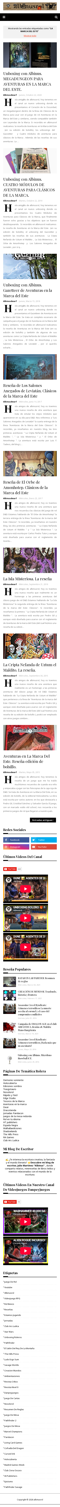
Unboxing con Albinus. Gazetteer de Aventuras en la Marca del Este (27, 290)
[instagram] (16, 847)
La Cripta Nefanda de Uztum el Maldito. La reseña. (29, 667)
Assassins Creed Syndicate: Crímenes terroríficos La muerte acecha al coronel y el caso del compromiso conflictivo (34, 1010)
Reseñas (8, 1309)
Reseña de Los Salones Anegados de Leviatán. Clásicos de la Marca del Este (29, 390)
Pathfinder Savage (13, 1487)
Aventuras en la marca (15, 1104)
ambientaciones (12, 1376)
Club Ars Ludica (11, 1140)
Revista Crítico (11, 1381)
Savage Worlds (11, 1365)
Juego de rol (10, 1281)
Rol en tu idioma (11, 1119)
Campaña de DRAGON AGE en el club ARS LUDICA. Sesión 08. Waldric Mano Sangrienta (37, 1027)
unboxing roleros (13, 1337)
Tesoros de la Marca (13, 1101)
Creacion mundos (12, 1370)
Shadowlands (10, 1131)
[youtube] (44, 847)
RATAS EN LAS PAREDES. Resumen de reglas (36, 980)
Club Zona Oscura (12, 1470)
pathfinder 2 (10, 1420)
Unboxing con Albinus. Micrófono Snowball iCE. (35, 1057)
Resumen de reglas (14, 1409)
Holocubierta (10, 1083)
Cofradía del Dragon (14, 1448)
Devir (6, 1107)
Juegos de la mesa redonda (17, 1116)
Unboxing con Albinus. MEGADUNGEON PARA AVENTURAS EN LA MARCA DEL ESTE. (27, 81)
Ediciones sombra (12, 1086)
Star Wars (9, 1331)
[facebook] (16, 840)
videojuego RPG (12, 1298)
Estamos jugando (12, 1315)
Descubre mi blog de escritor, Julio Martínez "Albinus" (30, 1164)
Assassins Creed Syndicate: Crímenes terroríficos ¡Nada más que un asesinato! (37, 1042)
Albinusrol (9, 1292)
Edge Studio (9, 1098)
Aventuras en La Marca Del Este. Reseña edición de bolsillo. (26, 761)
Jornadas (8, 1320)
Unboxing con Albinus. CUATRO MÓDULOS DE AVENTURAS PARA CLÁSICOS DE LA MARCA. (29, 187)
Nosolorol (8, 1092)
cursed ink (9, 1453)
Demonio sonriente (13, 1080)
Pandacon (9, 1437)
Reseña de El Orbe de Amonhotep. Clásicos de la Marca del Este (25, 487)
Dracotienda (9, 1110)
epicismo (8, 1481)
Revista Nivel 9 (11, 1387)
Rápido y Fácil (10, 1095)
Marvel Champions (13, 1431)
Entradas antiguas (42, 820)
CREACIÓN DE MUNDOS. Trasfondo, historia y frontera (37, 993)
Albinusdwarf (10, 95)
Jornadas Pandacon (13, 1113)
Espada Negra (10, 1125)
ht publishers (10, 1476)
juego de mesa (11, 1414)
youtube (8, 1287)
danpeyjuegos (11, 1392)
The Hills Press (10, 1134)
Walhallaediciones (12, 1128)
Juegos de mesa (12, 1426)
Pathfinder (9, 1342)
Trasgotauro (9, 1089)
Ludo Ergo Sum (11, 1359)
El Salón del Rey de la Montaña (19, 1348)
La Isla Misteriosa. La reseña (27, 578)
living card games (13, 1442)
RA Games (8, 1137)
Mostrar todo (30, 35)
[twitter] (44, 840)
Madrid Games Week (14, 1464)
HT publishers (10, 1122)
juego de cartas (12, 1398)
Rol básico (9, 1304)
